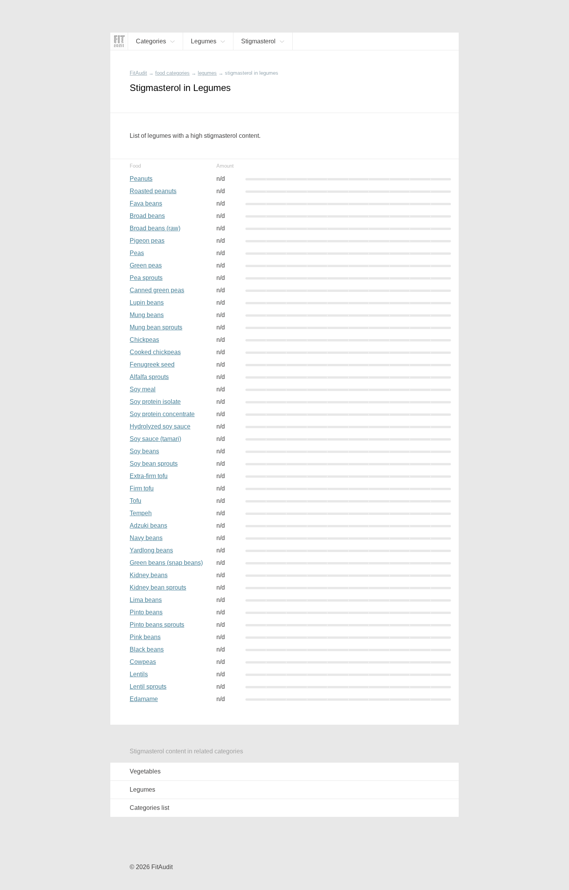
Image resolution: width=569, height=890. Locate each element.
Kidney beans (149, 575)
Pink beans (145, 637)
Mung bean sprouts (156, 327)
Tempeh (141, 513)
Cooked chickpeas (155, 352)
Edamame (144, 699)
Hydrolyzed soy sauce (160, 426)
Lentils (139, 674)
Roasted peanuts (153, 191)
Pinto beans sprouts (157, 624)
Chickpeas (144, 339)
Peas (137, 253)
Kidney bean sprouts (158, 587)
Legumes (142, 789)
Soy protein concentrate (162, 414)
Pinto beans (146, 612)
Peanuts (141, 178)
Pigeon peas (147, 240)
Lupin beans (147, 302)
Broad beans (147, 216)
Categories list (149, 807)
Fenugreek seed (152, 364)
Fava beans (146, 203)
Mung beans (147, 315)
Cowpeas (143, 661)
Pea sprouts (146, 277)
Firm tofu (142, 488)
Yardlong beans (151, 550)
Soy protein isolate (155, 401)
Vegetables (145, 771)
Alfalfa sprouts (149, 377)
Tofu (135, 500)
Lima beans (146, 600)
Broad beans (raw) (155, 228)
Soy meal (143, 389)
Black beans (147, 649)
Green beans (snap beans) (166, 562)
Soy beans (144, 451)
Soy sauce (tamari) (155, 439)
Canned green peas (157, 290)
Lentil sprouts (148, 686)
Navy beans (146, 538)
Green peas (146, 265)
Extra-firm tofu (149, 476)
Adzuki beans (148, 525)
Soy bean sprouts (154, 463)
